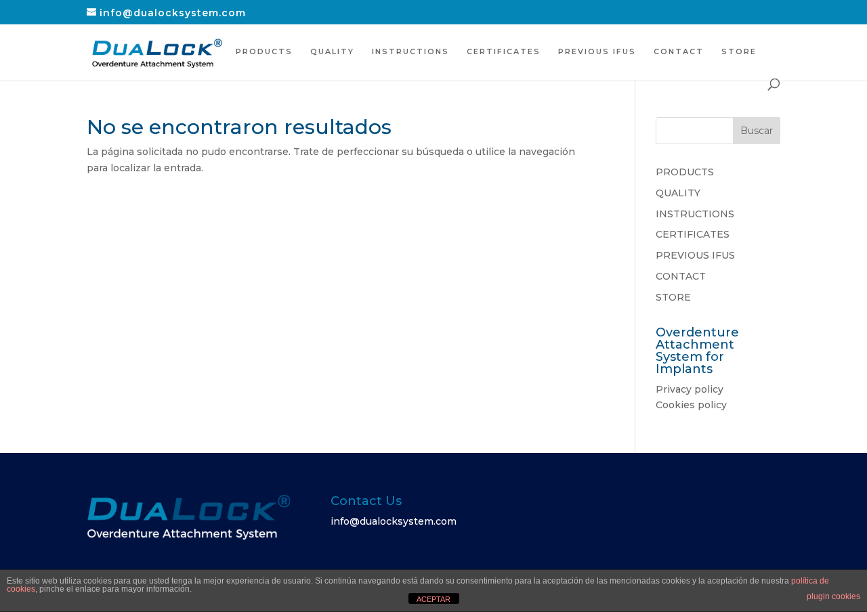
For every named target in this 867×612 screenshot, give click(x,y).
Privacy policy (689, 389)
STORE (739, 51)
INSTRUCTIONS (410, 51)
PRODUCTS (264, 51)
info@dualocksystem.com (394, 521)
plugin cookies (833, 596)
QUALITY (332, 51)
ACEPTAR (433, 599)
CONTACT (679, 51)
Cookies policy (691, 405)
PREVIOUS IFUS (597, 51)
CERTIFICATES (504, 51)
